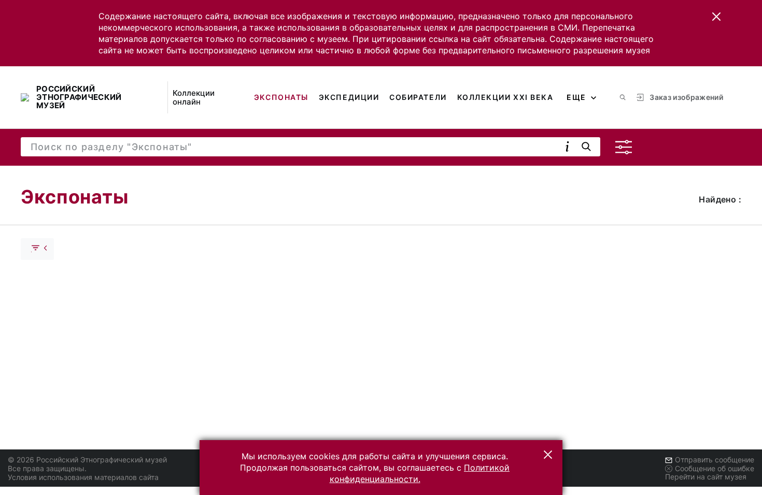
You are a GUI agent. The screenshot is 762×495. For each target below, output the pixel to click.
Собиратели (417, 97)
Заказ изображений (686, 97)
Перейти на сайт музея (705, 476)
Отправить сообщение (714, 459)
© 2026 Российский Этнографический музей (87, 459)
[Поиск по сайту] (622, 97)
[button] (716, 16)
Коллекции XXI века (505, 97)
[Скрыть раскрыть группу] (37, 249)
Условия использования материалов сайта (83, 477)
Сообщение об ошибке (714, 468)
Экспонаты (281, 97)
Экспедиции (349, 97)
